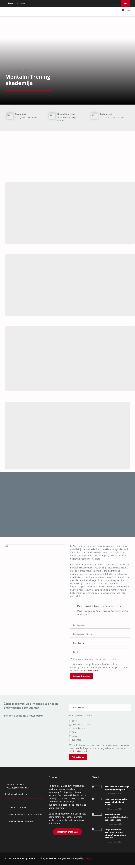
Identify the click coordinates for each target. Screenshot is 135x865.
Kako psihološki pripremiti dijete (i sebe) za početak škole (116, 817)
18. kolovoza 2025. (114, 809)
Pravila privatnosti (17, 807)
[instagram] (111, 3)
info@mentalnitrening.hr (18, 3)
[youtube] (114, 3)
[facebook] (104, 3)
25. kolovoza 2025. (114, 793)
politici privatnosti (89, 670)
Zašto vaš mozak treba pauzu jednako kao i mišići (116, 802)
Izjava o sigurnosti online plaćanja (25, 814)
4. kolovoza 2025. (114, 842)
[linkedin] (107, 3)
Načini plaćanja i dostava (20, 821)
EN (125, 3)
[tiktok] (117, 3)
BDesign (88, 858)
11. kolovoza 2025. (114, 824)
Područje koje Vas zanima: (82, 715)
